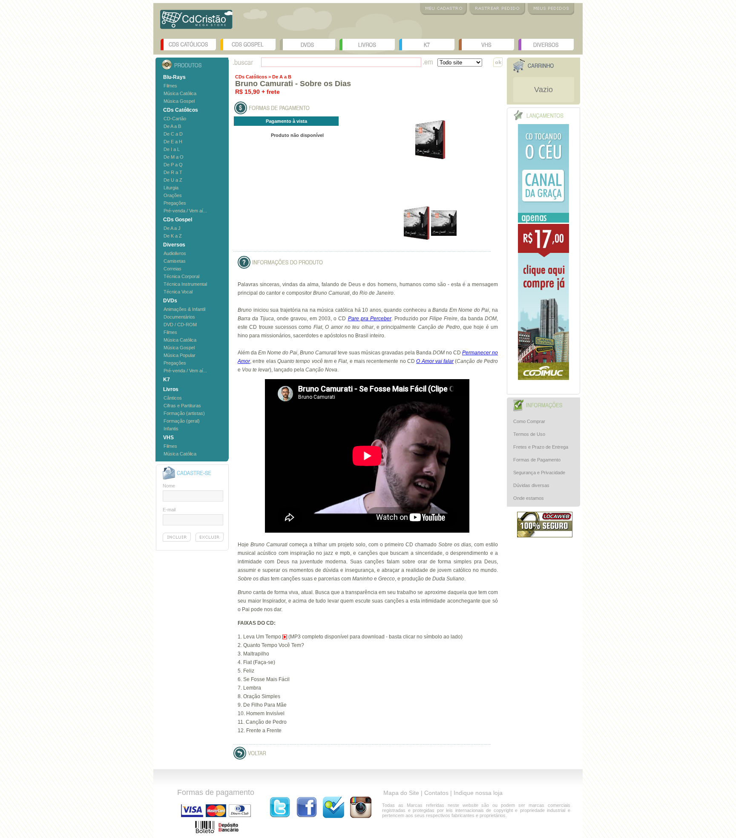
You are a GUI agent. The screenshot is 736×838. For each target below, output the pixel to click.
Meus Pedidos (551, 9)
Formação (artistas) (184, 413)
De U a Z (173, 180)
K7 (426, 44)
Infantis (171, 428)
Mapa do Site (401, 792)
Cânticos (173, 397)
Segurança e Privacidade (539, 472)
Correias (172, 268)
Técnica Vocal (178, 291)
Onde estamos (528, 498)
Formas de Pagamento (537, 459)
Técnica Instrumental (185, 284)
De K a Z (173, 235)
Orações (173, 195)
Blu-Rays (174, 77)
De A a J (172, 228)
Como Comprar (529, 421)
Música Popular (180, 355)
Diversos (546, 44)
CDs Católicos (188, 44)
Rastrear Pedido (497, 9)
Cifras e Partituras (182, 405)
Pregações (175, 203)
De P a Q (173, 164)
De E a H (173, 141)
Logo (196, 22)
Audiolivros (175, 253)
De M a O (174, 156)
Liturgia (171, 187)
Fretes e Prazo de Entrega (540, 446)
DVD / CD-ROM (180, 324)
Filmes (170, 85)
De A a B (172, 126)
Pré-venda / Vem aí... (185, 210)
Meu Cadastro (443, 9)
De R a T (173, 172)
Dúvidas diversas (531, 485)
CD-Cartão (175, 118)
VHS (486, 44)
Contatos (436, 792)
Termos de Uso (529, 434)
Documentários (179, 316)
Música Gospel (179, 101)
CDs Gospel (248, 44)
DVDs (307, 44)
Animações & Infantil (184, 309)
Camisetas (175, 261)
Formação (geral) (182, 420)
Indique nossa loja (478, 792)
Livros (367, 44)
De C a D (173, 133)
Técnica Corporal (181, 276)
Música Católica (180, 93)
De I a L (172, 149)
